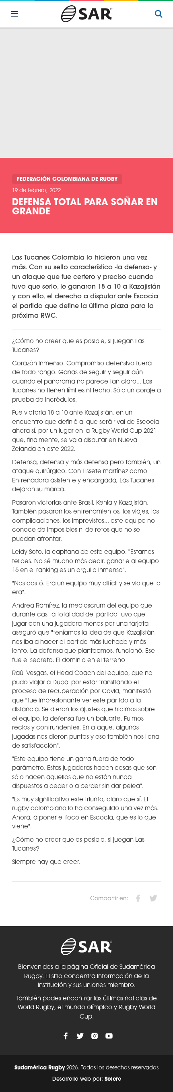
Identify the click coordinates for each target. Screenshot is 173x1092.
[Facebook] (66, 1036)
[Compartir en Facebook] (138, 898)
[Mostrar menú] (14, 13)
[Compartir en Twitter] (153, 898)
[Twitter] (80, 1036)
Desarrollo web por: (86, 1079)
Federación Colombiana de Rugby (67, 179)
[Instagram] (95, 1036)
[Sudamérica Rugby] (86, 13)
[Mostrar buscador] (158, 13)
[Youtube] (109, 1036)
